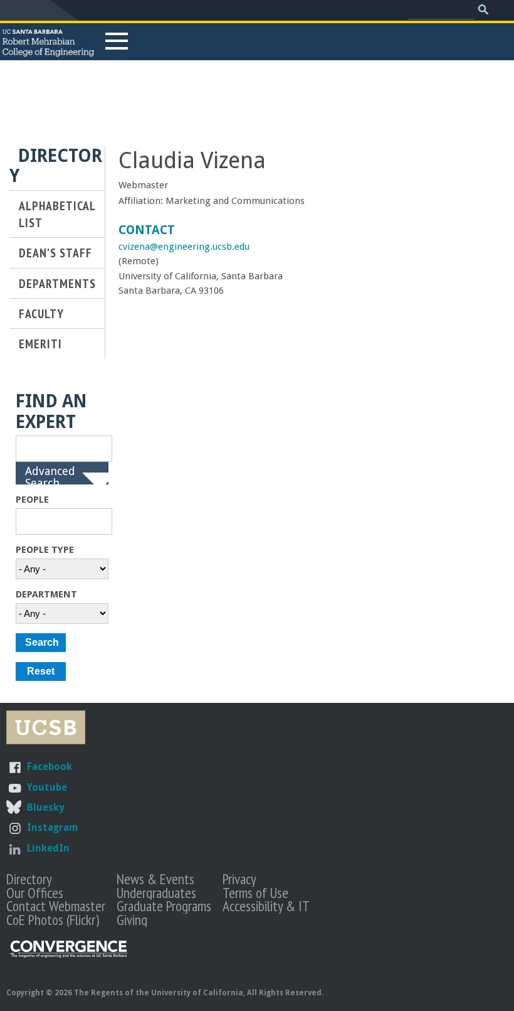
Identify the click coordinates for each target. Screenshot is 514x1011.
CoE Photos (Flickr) (52, 919)
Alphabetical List (57, 214)
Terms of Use (255, 892)
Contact (146, 230)
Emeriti (40, 343)
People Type (45, 549)
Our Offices (34, 892)
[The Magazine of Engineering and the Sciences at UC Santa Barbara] (69, 955)
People (32, 499)
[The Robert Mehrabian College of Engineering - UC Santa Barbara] (48, 50)
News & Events (155, 878)
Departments (57, 283)
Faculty (41, 313)
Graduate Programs (164, 905)
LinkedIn (48, 848)
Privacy (239, 878)
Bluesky (45, 807)
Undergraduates (156, 892)
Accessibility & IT (266, 905)
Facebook (49, 767)
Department (46, 594)
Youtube (47, 787)
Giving (132, 919)
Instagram (52, 827)
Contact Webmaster (55, 905)
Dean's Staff (55, 252)
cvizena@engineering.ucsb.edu (183, 246)
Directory (29, 878)
